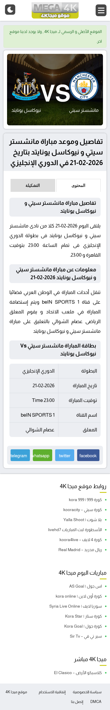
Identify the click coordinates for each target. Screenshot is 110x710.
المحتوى (78, 185)
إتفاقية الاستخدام (52, 692)
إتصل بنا (77, 701)
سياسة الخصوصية (87, 692)
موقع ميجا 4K (16, 692)
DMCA (95, 701)
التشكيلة (33, 185)
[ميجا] (55, 10)
